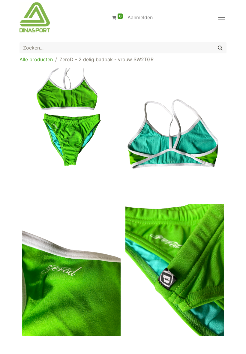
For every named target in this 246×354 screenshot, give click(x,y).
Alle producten (36, 59)
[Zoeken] (220, 47)
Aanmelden (140, 17)
